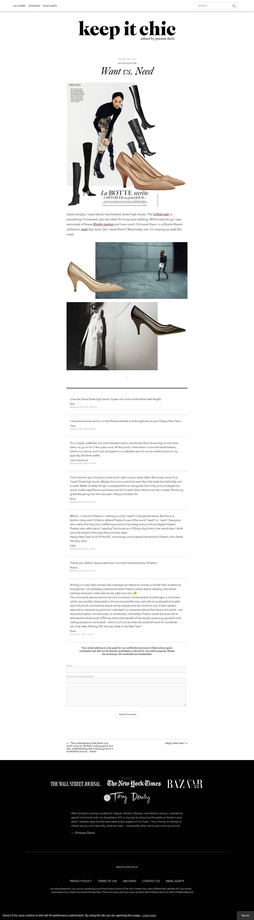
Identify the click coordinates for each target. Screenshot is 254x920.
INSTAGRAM (34, 5)
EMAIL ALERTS (50, 5)
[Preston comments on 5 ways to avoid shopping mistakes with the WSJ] (76, 785)
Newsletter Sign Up (127, 867)
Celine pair (161, 214)
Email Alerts (175, 881)
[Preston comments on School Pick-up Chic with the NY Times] (134, 785)
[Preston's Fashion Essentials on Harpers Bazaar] (185, 785)
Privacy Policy (81, 881)
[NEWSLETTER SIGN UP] (127, 870)
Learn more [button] (149, 915)
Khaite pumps (103, 224)
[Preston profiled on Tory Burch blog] (127, 799)
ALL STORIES (19, 5)
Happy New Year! (174, 743)
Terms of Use (107, 881)
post (84, 229)
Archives (129, 881)
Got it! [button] (245, 915)
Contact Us (151, 881)
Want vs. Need (127, 72)
